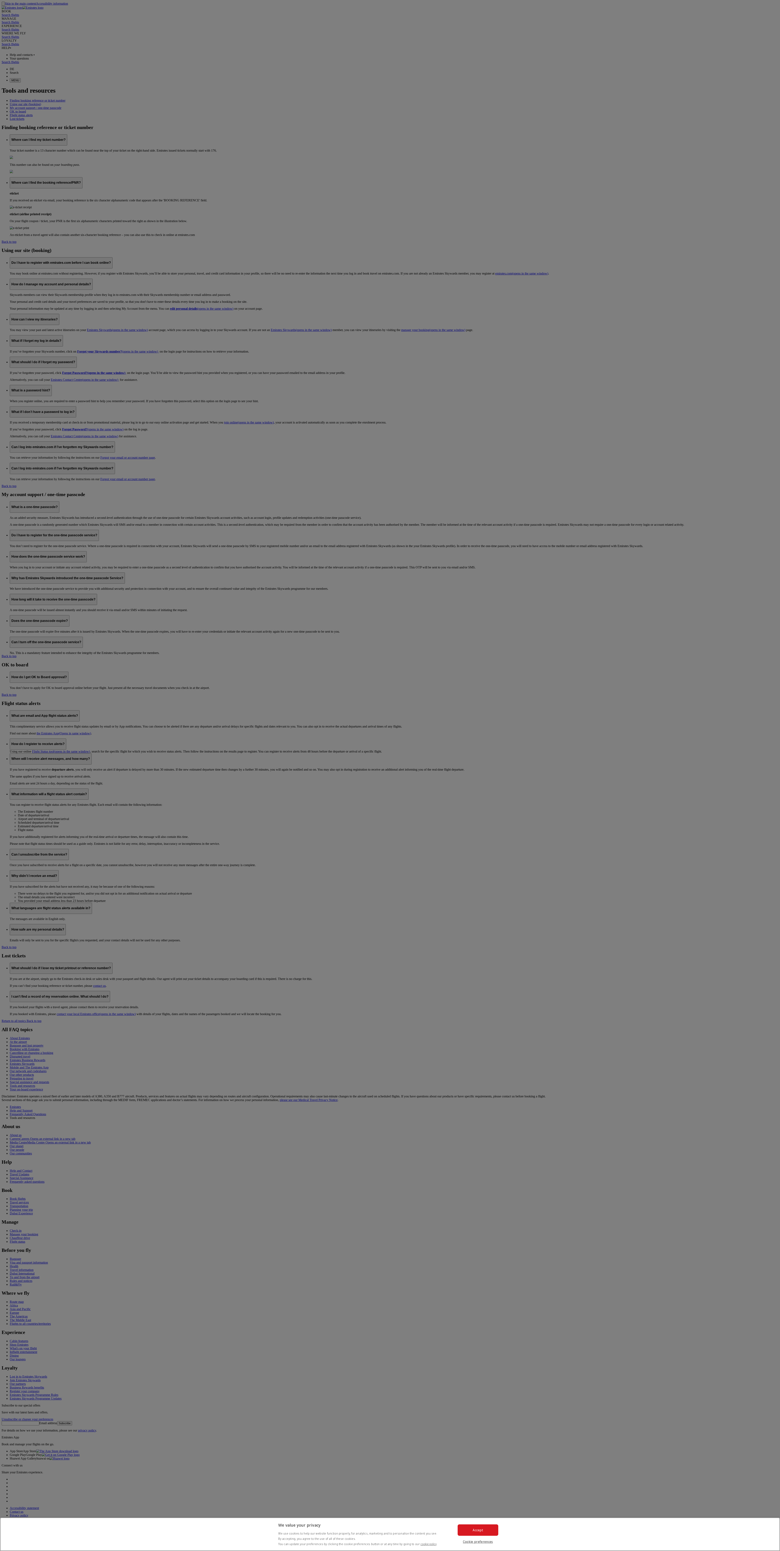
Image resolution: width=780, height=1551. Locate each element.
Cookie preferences (478, 1541)
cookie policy (428, 1544)
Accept (478, 1530)
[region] (390, 1534)
